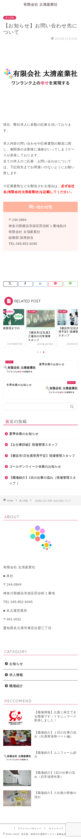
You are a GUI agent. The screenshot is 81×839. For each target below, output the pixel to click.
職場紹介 (16, 686)
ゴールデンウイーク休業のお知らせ (35, 466)
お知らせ (16, 664)
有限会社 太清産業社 (41, 4)
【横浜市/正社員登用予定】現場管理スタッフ (42, 455)
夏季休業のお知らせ (23, 433)
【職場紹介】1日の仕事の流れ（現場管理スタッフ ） (42, 480)
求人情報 (9, 17)
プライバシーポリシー (29, 828)
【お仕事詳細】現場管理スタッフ (33, 444)
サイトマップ (56, 828)
